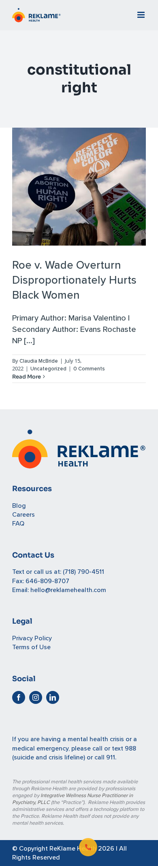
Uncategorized (48, 369)
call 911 (104, 757)
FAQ (18, 524)
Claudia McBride (38, 361)
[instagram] (35, 697)
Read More (26, 376)
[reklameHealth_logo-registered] (79, 434)
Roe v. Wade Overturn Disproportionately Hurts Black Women (74, 280)
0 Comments (89, 369)
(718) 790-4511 (83, 572)
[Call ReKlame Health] (88, 847)
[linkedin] (52, 697)
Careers (23, 515)
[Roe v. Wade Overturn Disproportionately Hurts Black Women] (79, 187)
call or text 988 (114, 748)
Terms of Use (31, 647)
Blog (19, 506)
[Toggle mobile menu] (141, 15)
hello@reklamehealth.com (68, 590)
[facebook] (18, 697)
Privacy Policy (32, 638)
